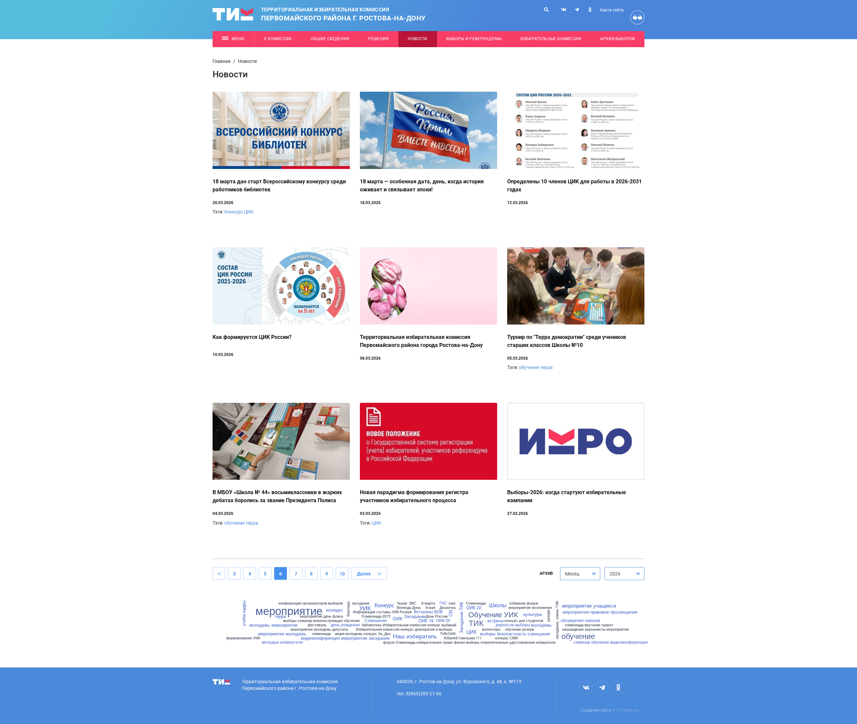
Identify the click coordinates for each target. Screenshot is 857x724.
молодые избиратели (282, 642)
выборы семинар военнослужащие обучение (321, 620)
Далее (364, 573)
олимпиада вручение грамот (589, 625)
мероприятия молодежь (282, 633)
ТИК (476, 623)
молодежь (541, 625)
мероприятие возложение (530, 607)
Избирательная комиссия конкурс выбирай (419, 625)
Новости (417, 38)
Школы (498, 605)
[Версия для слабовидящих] (637, 17)
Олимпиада (476, 603)
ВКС (412, 603)
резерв (548, 616)
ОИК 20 (443, 620)
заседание (361, 603)
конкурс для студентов (523, 620)
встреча (495, 620)
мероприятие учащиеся (589, 605)
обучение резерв (519, 629)
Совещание (376, 620)
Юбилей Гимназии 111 (463, 638)
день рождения (345, 625)
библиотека (371, 625)
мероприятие (288, 610)
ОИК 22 (473, 607)
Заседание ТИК (461, 618)
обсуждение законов (580, 620)
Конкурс (233, 211)
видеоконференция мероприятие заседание (345, 638)
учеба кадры (243, 613)
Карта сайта (612, 10)
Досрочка (448, 607)
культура (532, 614)
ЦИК (248, 211)
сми (452, 603)
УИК (365, 608)
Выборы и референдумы (473, 38)
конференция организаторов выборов (311, 603)
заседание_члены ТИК (557, 620)
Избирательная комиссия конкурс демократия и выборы (404, 629)
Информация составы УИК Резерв (382, 612)
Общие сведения (330, 38)
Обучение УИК (493, 614)
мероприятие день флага (321, 616)
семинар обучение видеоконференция (611, 642)
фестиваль (317, 625)
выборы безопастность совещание (515, 633)
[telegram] (577, 10)
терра (546, 367)
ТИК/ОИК (448, 633)
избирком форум (524, 603)
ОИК (397, 618)
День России (437, 616)
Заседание (415, 616)
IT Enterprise (627, 710)
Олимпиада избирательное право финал (430, 642)
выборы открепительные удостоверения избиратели (510, 642)
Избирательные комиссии (551, 38)
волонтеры (491, 629)
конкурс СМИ (506, 638)
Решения (378, 38)
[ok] (590, 10)
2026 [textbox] (615, 573)
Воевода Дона (408, 607)
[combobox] (580, 573)
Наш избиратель (415, 636)
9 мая (430, 607)
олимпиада (321, 633)
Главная (222, 61)
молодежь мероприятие (273, 625)
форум (389, 642)
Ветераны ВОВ (428, 612)
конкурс (334, 609)
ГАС (443, 603)
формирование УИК (243, 638)
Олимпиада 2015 (376, 616)
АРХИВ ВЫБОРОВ (617, 38)
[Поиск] (546, 10)
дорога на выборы (512, 625)
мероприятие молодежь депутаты (319, 629)
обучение (529, 367)
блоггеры (348, 609)
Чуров (402, 603)
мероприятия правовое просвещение (600, 612)
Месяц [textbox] (572, 573)
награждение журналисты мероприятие (595, 629)
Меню (238, 38)
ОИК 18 (426, 620)
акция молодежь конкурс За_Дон (363, 633)
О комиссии (278, 38)
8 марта (428, 603)
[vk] (564, 10)
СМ (450, 613)
